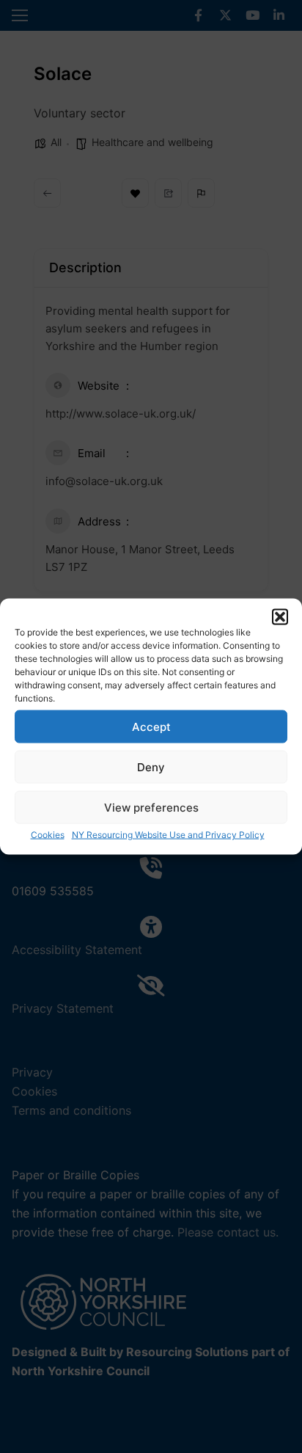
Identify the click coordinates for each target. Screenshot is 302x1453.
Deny (151, 766)
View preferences (151, 807)
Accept (151, 726)
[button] (280, 617)
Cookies (48, 834)
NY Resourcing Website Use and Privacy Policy (168, 834)
